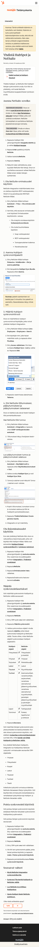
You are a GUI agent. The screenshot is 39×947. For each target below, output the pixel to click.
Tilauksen (9, 71)
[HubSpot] (2, 2)
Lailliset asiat (17, 928)
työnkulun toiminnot (26, 547)
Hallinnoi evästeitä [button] (19, 935)
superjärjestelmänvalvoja (20, 110)
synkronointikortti (10, 547)
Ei (17, 906)
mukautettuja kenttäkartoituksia (17, 134)
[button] (19, 769)
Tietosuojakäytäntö (19, 931)
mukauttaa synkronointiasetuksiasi (22, 735)
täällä (21, 49)
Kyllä (8, 906)
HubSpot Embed (17, 544)
